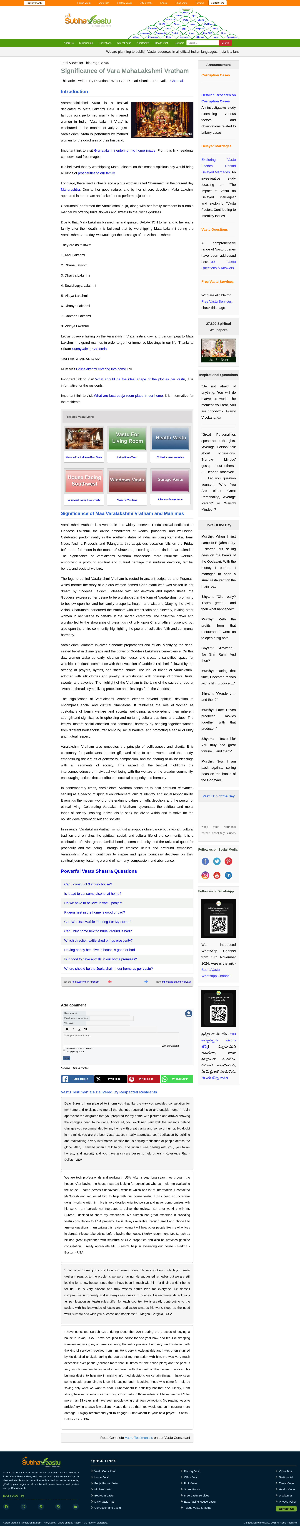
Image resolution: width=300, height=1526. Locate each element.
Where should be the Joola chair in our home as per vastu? (108, 969)
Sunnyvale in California (89, 349)
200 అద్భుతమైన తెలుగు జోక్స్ (218, 1040)
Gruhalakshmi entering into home (101, 369)
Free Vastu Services (216, 301)
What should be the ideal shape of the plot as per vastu (140, 379)
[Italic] (73, 1029)
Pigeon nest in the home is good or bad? (94, 912)
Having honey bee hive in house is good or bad (99, 950)
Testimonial (286, 1477)
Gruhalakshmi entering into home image (124, 150)
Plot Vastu (190, 1483)
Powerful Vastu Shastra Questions (99, 871)
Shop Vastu (181, 3)
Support (179, 43)
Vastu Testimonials (139, 1438)
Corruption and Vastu (107, 1507)
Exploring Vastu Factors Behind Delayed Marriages (218, 166)
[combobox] (202, 42)
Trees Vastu (286, 1483)
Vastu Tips (104, 3)
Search (225, 43)
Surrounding (86, 43)
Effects (164, 3)
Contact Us (217, 2)
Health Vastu (162, 43)
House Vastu (83, 3)
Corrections (105, 43)
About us (69, 43)
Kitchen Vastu (103, 1489)
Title (69, 1023)
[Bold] (67, 1029)
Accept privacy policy (75, 1051)
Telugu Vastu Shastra (197, 1507)
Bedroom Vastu (104, 1495)
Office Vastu (146, 3)
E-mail (76, 1018)
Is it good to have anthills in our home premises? (100, 959)
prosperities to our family (96, 173)
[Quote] (86, 1029)
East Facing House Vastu (200, 1501)
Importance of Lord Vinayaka (176, 981)
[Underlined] (79, 1029)
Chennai (176, 81)
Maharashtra (70, 189)
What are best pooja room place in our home (128, 396)
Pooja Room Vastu (106, 1483)
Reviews (199, 3)
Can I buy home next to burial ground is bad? (98, 931)
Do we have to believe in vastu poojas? (93, 903)
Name (70, 1013)
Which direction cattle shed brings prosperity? (98, 940)
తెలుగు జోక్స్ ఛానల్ (214, 1078)
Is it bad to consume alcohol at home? (92, 894)
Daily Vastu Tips (104, 1501)
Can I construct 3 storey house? (88, 884)
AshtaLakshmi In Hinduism (85, 981)
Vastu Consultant (105, 1471)
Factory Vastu (124, 3)
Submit (66, 1058)
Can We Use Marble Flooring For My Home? (97, 922)
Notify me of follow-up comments (79, 1048)
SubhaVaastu (34, 3)
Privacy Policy (287, 1501)
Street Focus (124, 43)
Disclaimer (285, 1495)
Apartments (143, 43)
